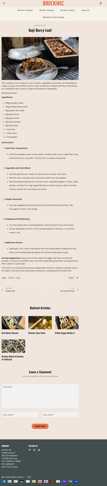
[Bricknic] (53, 3)
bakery (11, 277)
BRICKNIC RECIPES (40, 25)
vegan (18, 277)
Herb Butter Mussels (10, 332)
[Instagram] (34, 450)
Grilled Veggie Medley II (65, 332)
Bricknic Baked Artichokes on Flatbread (13, 358)
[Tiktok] (39, 450)
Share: (71, 277)
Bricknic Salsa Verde (36, 332)
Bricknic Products (25, 10)
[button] (100, 3)
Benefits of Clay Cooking (53, 17)
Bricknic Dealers (68, 10)
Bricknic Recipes (47, 10)
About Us (86, 10)
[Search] (4, 3)
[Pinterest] (77, 278)
